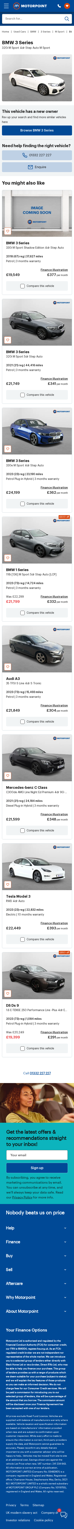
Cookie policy (43, 1520)
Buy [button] (9, 1256)
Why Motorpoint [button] (20, 1297)
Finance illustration (54, 270)
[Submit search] (67, 18)
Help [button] (10, 1228)
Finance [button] (13, 1242)
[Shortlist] (67, 6)
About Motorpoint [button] (22, 1311)
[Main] (30, 6)
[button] (6, 6)
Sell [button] (9, 1269)
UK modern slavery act (21, 1512)
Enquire (40, 167)
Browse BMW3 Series (37, 130)
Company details (53, 1512)
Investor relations (18, 1520)
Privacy (11, 1505)
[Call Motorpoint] (59, 6)
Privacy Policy (22, 1197)
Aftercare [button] (14, 1283)
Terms (24, 1505)
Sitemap (38, 1505)
